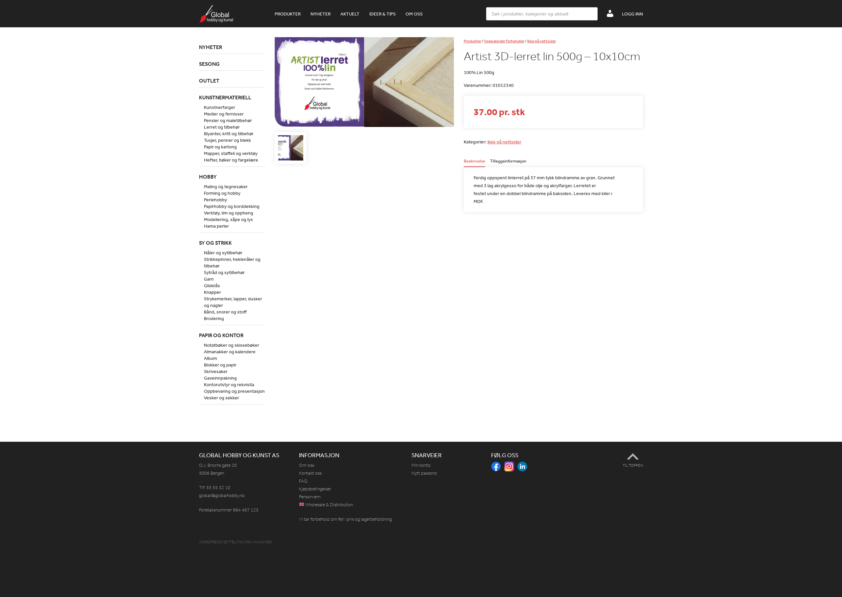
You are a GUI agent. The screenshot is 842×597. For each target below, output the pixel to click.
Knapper (212, 292)
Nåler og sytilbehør (223, 253)
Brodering (214, 318)
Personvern (309, 497)
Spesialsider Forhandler (504, 41)
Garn (209, 279)
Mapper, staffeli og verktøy (231, 153)
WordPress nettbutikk (222, 542)
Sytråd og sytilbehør (224, 272)
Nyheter (320, 14)
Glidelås (212, 285)
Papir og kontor (221, 335)
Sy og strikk (215, 242)
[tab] (474, 163)
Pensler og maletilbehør (228, 120)
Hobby (208, 176)
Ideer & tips (382, 14)
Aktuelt (349, 14)
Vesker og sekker (221, 398)
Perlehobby (215, 200)
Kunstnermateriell (225, 97)
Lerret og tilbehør (222, 127)
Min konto (421, 465)
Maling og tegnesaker (226, 186)
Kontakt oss (310, 473)
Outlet (209, 80)
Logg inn (632, 14)
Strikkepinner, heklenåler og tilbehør (232, 262)
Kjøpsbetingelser (315, 489)
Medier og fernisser (224, 114)
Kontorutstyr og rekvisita (229, 384)
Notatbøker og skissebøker (231, 345)
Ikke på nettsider (541, 41)
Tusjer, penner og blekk (227, 140)
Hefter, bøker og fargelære (231, 160)
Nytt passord (424, 473)
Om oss (414, 14)
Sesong (209, 64)
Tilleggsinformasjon (508, 161)
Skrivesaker (216, 371)
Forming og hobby (222, 193)
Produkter (288, 14)
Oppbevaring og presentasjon (234, 391)
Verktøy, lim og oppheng (228, 213)
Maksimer (262, 542)
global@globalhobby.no (222, 495)
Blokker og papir (220, 365)
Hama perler (216, 226)
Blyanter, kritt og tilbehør (229, 134)
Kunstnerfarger (219, 107)
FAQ (303, 481)
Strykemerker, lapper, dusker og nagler (233, 302)
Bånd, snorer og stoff (225, 312)
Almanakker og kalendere (230, 352)
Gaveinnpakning (220, 378)
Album (210, 358)
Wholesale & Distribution (328, 505)
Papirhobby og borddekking (232, 206)
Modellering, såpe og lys (228, 219)
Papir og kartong (220, 147)
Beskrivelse (474, 161)
